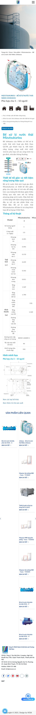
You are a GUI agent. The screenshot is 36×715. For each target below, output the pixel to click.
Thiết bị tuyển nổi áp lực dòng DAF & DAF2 (25, 506)
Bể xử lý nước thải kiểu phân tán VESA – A (8, 442)
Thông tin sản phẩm (7, 128)
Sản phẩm (17, 52)
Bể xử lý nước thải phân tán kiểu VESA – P (25, 603)
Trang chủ (4, 52)
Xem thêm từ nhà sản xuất (13, 403)
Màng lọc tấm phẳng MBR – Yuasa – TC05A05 (26, 571)
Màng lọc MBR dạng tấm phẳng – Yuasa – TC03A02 (26, 538)
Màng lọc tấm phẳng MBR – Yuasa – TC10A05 (26, 474)
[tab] (7, 128)
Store (10, 52)
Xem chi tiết (6, 445)
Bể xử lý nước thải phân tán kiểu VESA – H (25, 635)
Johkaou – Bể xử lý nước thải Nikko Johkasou (26, 442)
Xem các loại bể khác (11, 399)
